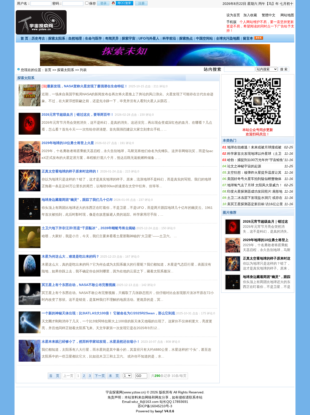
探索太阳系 (56, 38)
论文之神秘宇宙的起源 (244, 166)
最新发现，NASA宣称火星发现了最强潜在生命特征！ (87, 86)
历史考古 (38, 38)
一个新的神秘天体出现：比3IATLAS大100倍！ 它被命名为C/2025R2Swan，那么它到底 (108, 313)
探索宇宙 (128, 38)
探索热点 (186, 38)
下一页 (100, 376)
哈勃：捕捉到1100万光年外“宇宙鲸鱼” (255, 160)
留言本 (248, 38)
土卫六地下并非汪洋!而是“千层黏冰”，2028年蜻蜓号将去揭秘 (88, 228)
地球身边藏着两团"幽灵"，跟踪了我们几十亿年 (77, 200)
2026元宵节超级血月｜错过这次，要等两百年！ (78, 114)
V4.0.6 (169, 411)
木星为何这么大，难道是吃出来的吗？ (70, 256)
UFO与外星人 (149, 38)
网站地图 (287, 15)
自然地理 (75, 38)
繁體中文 (268, 15)
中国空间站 (204, 38)
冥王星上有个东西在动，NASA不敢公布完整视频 (79, 285)
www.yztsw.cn (134, 392)
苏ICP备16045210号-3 (155, 406)
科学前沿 (169, 38)
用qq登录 (122, 3)
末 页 (114, 376)
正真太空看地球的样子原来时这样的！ (70, 171)
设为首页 (233, 15)
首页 (48, 70)
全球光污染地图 (228, 38)
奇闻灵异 (112, 38)
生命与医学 (93, 38)
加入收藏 (250, 15)
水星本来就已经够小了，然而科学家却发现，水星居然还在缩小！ (91, 341)
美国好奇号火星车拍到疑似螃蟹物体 (254, 179)
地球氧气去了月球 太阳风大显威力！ (254, 185)
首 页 (24, 38)
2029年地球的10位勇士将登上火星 (68, 143)
